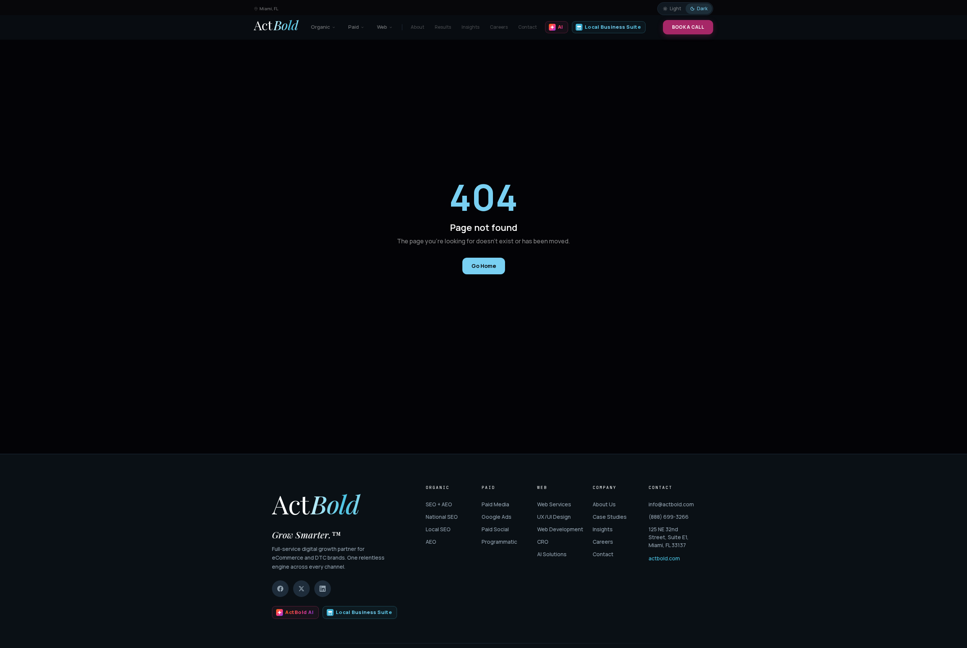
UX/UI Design (554, 516)
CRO (542, 541)
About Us (604, 504)
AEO (431, 541)
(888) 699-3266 (669, 516)
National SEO (442, 516)
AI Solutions (552, 554)
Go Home (483, 265)
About (417, 27)
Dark (702, 8)
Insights (470, 27)
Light (675, 8)
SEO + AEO (439, 504)
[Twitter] (301, 588)
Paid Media (495, 504)
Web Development (560, 529)
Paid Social (495, 529)
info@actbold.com (671, 504)
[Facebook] (280, 588)
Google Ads (496, 516)
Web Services (554, 504)
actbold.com (664, 558)
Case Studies (610, 516)
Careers (499, 27)
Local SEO (438, 529)
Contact (527, 27)
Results (443, 27)
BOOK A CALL (688, 27)
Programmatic (499, 541)
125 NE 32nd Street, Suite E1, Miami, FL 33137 (669, 537)
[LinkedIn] (322, 588)
